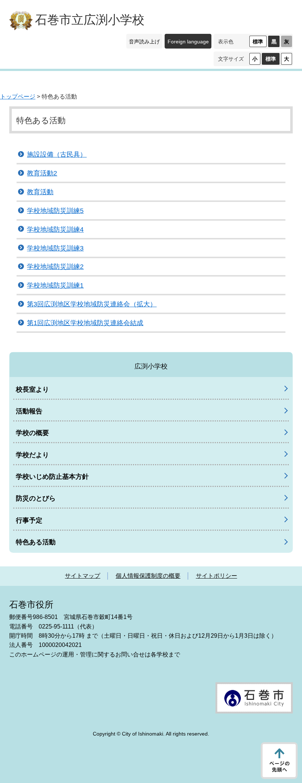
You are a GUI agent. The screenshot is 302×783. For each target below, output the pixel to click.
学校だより (32, 455)
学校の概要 (32, 433)
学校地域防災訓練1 (55, 285)
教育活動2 (42, 173)
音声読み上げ (144, 42)
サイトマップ (82, 576)
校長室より (32, 389)
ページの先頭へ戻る (279, 760)
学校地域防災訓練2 (55, 266)
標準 (258, 42)
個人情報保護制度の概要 (148, 576)
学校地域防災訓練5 (55, 210)
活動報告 (29, 411)
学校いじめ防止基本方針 (52, 476)
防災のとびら (36, 498)
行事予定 (29, 520)
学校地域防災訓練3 (55, 248)
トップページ (17, 96)
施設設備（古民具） (57, 154)
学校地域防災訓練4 (55, 229)
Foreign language (188, 42)
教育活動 (40, 192)
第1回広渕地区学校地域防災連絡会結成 (85, 323)
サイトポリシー (216, 576)
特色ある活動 (36, 542)
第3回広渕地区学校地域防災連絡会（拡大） (92, 304)
